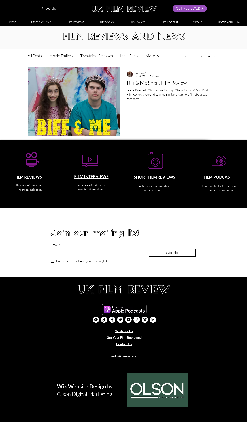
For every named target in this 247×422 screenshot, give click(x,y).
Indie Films (129, 55)
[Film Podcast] (96, 319)
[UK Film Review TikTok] (104, 319)
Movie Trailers (61, 55)
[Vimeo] (145, 319)
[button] (197, 20)
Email (55, 245)
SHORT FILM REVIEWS (154, 177)
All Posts (35, 55)
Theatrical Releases (96, 55)
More (150, 55)
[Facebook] (112, 319)
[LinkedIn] (153, 319)
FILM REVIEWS (28, 177)
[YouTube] (128, 319)
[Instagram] (136, 319)
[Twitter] (120, 319)
